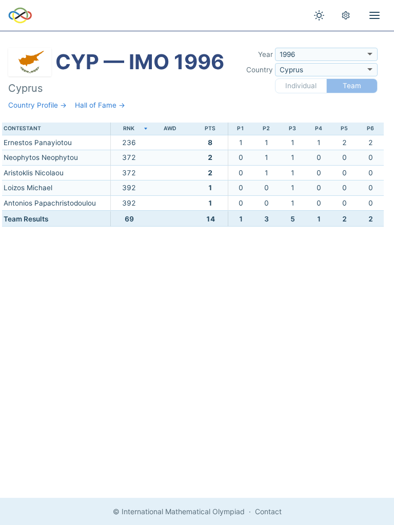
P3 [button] (292, 128)
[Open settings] (346, 15)
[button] (128, 129)
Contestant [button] (22, 128)
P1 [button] (240, 128)
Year (265, 54)
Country (259, 70)
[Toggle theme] (319, 15)
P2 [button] (266, 128)
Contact (268, 511)
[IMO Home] (20, 15)
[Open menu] (374, 15)
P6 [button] (370, 128)
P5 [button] (344, 128)
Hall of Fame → (100, 105)
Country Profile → (37, 105)
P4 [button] (318, 128)
